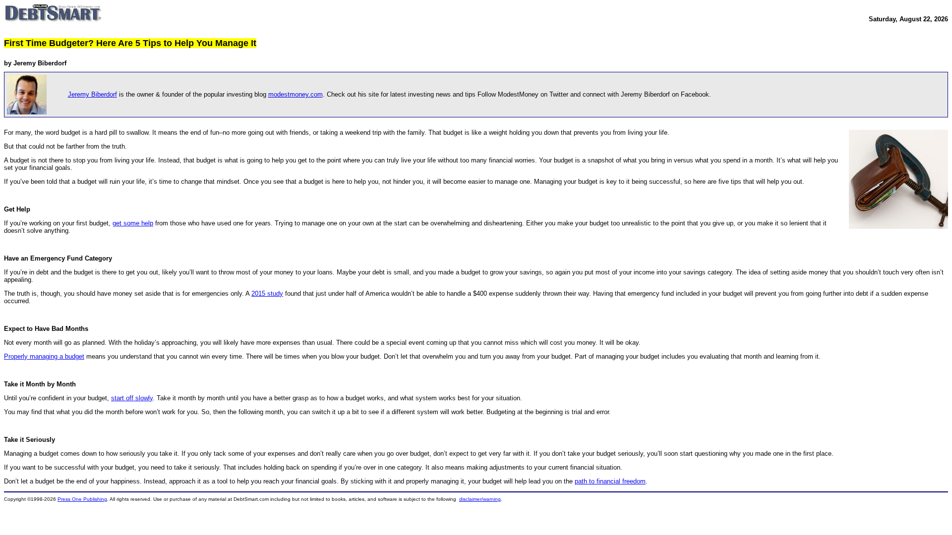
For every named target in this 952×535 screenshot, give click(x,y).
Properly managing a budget (44, 356)
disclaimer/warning (480, 499)
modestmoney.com (295, 94)
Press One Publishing (82, 499)
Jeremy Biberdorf (92, 94)
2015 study (267, 293)
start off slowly (132, 398)
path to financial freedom (610, 481)
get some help (133, 223)
